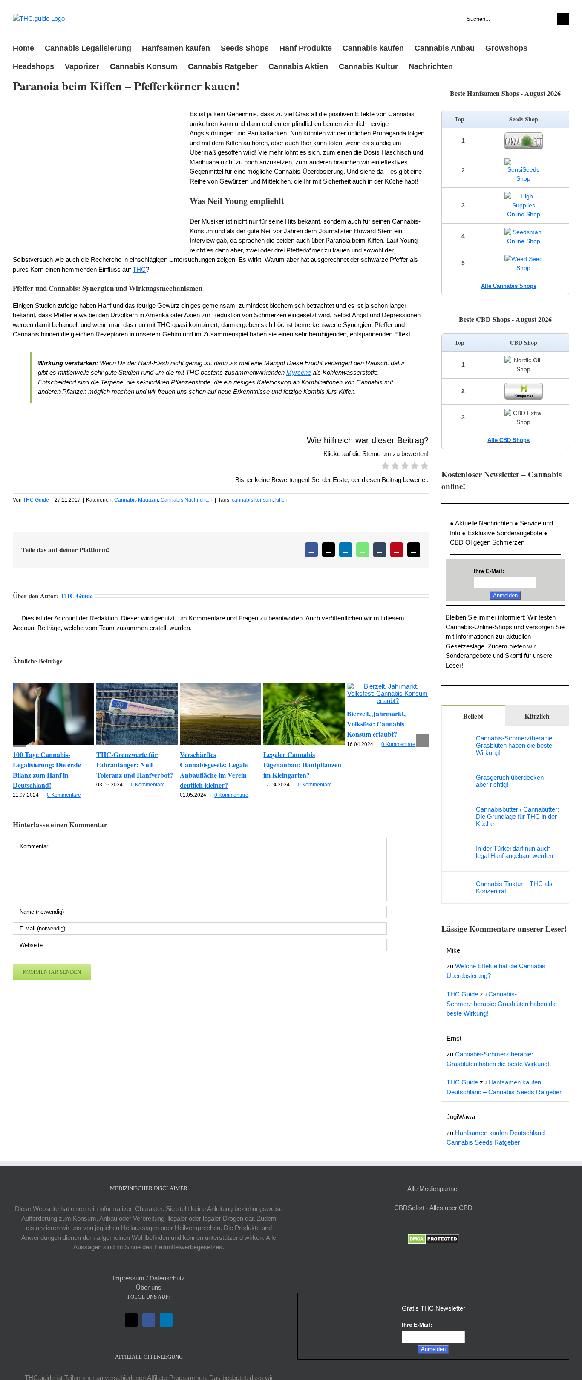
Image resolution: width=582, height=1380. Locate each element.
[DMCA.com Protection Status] (433, 1238)
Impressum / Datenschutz (148, 1278)
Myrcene (298, 372)
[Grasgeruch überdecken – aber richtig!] (459, 778)
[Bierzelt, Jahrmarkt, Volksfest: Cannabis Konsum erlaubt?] (387, 686)
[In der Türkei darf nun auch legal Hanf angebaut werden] (459, 849)
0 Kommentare (64, 795)
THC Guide (36, 500)
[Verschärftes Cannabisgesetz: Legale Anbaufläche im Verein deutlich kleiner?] (220, 686)
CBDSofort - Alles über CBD (433, 1207)
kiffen (281, 500)
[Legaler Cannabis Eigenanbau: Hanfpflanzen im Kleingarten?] (304, 686)
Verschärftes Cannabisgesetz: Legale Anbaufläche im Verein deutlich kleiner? (214, 769)
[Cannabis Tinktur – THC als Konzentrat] (459, 884)
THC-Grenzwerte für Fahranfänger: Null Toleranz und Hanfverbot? (134, 764)
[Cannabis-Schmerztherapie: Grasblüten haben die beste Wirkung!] (459, 739)
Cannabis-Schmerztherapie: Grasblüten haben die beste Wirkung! (515, 745)
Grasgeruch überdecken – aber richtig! (512, 781)
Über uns (148, 1287)
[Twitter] (131, 1320)
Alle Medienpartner (433, 1188)
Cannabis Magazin (136, 500)
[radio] (385, 467)
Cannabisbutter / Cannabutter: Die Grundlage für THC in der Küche (517, 816)
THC (139, 269)
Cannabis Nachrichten (187, 500)
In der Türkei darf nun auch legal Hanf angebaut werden (514, 852)
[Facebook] (148, 1320)
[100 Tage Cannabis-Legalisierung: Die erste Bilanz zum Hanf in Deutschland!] (53, 686)
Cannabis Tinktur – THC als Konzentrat (514, 887)
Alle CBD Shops (508, 440)
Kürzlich (537, 716)
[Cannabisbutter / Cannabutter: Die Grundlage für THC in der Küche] (459, 810)
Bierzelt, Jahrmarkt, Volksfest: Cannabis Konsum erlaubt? (376, 724)
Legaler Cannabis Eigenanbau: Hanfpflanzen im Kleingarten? (302, 764)
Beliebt (473, 716)
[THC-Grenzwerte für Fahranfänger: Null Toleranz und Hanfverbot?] (137, 686)
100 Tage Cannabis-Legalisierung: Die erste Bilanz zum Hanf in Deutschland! (47, 769)
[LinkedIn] (166, 1320)
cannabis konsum (252, 500)
